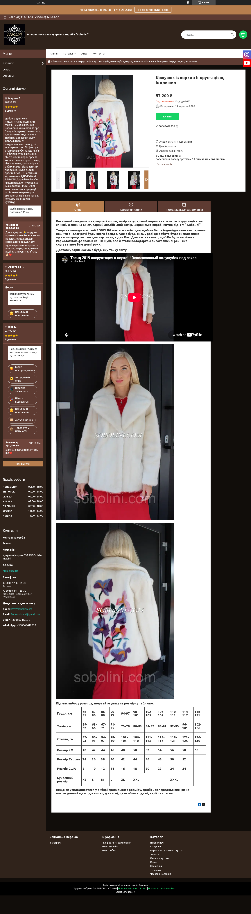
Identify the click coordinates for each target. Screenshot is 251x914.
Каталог (68, 53)
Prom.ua (143, 885)
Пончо (153, 862)
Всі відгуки (23, 463)
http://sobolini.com (21, 609)
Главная (53, 53)
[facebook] (199, 805)
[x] (203, 805)
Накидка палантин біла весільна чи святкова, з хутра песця (23, 352)
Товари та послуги (64, 61)
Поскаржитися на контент (132, 888)
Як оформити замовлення (116, 842)
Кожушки (155, 846)
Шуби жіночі (157, 842)
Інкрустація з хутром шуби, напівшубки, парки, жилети (110, 61)
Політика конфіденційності (163, 888)
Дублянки (155, 870)
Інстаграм (55, 842)
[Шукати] (232, 34)
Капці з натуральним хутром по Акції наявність (22, 297)
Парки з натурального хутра (166, 850)
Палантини (156, 866)
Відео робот (109, 850)
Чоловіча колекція (160, 874)
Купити (167, 116)
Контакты (99, 53)
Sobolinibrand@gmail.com (25, 614)
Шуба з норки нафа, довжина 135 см (21, 210)
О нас (84, 53)
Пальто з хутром (159, 858)
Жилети (154, 854)
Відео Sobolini (110, 846)
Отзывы (8, 75)
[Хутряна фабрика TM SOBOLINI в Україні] (14, 34)
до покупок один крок (152, 9)
